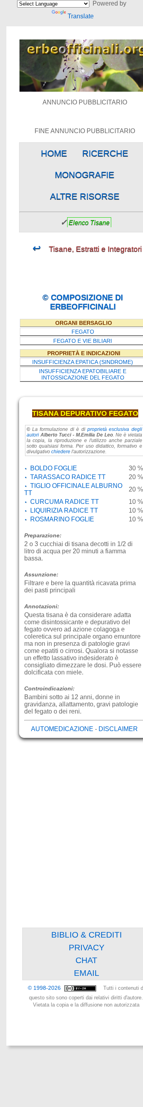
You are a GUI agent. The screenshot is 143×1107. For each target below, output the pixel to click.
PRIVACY (86, 947)
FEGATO (83, 331)
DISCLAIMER (118, 729)
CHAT (86, 960)
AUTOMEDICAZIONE (62, 729)
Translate (81, 16)
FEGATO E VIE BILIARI (82, 341)
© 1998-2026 (45, 988)
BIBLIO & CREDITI (86, 934)
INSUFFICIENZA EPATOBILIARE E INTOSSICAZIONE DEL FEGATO (82, 374)
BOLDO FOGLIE (53, 468)
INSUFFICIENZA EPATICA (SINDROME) (82, 362)
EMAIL (86, 972)
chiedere (60, 451)
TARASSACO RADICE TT (68, 477)
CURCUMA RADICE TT (64, 501)
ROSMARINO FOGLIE (62, 519)
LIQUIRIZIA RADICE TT (64, 510)
